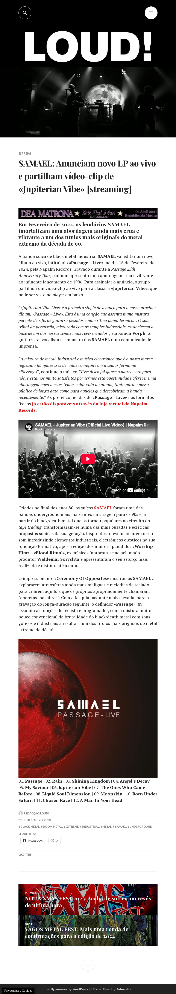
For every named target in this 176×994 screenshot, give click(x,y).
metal (107, 826)
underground (140, 826)
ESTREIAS (25, 153)
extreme (72, 826)
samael (120, 826)
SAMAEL (103, 508)
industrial (90, 826)
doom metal (52, 826)
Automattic (124, 989)
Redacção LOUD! (36, 813)
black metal (30, 826)
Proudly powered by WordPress (66, 989)
